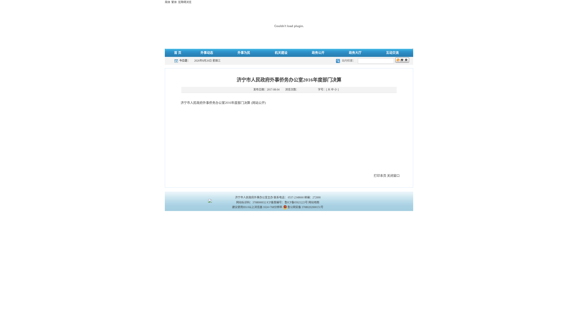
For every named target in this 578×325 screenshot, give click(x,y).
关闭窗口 (393, 175)
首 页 (177, 52)
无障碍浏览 (184, 2)
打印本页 (380, 175)
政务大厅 (355, 52)
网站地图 (313, 202)
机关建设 (281, 52)
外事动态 (206, 52)
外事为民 (244, 52)
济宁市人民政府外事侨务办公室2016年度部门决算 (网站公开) (223, 102)
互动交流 (392, 52)
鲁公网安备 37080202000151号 (305, 207)
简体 (167, 2)
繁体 (174, 2)
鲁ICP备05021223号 (296, 202)
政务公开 (318, 52)
